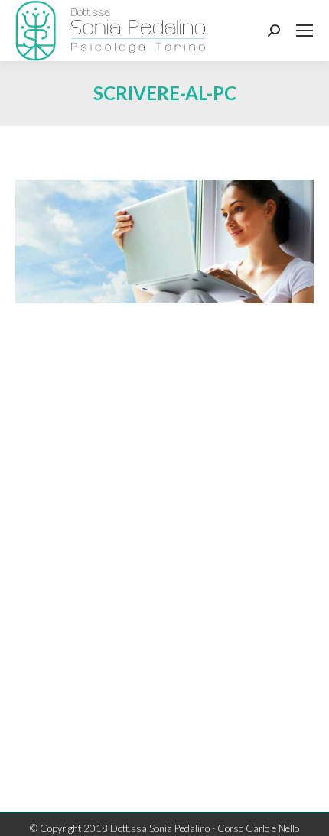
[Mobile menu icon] (304, 30)
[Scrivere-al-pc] (164, 241)
